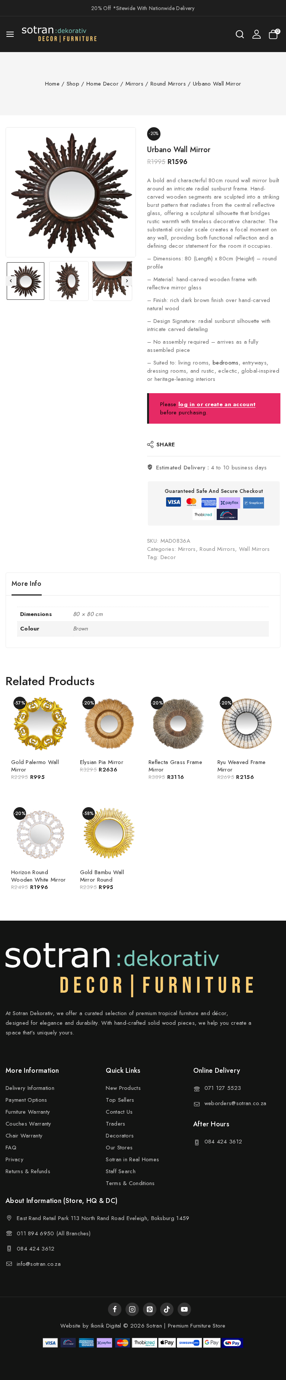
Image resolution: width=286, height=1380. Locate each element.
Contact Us (119, 1112)
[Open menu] (10, 34)
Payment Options (26, 1100)
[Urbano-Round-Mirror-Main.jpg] (71, 192)
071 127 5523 (222, 1088)
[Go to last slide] (11, 281)
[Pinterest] (149, 1309)
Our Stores (119, 1147)
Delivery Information (30, 1088)
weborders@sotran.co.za (235, 1103)
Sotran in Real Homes (132, 1159)
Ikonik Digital (105, 1326)
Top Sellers (120, 1100)
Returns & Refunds (28, 1171)
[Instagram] (132, 1309)
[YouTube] (184, 1309)
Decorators (120, 1136)
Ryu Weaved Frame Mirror (241, 766)
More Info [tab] (27, 583)
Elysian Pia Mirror (101, 762)
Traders (115, 1124)
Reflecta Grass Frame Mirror (175, 766)
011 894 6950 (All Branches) (53, 1233)
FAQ (11, 1147)
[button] (25, 281)
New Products (123, 1088)
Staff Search (121, 1171)
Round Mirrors (217, 549)
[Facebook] (114, 1309)
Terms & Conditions (130, 1183)
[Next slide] (126, 281)
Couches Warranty (28, 1124)
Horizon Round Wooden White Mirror (38, 876)
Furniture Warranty (28, 1112)
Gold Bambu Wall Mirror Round (102, 876)
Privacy (14, 1159)
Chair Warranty (24, 1136)
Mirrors (187, 549)
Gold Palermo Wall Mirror (35, 766)
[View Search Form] (240, 34)
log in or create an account (216, 404)
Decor (168, 557)
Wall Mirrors (254, 549)
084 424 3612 (223, 1141)
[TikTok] (167, 1309)
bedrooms (225, 363)
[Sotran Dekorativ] (59, 34)
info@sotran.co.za (39, 1264)
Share (165, 444)
